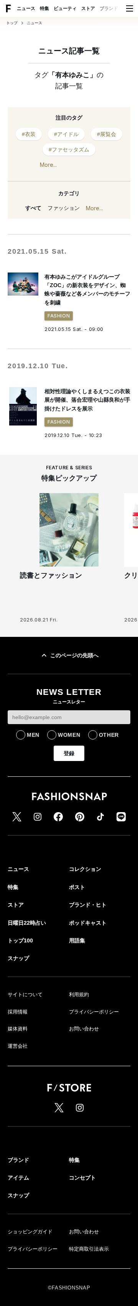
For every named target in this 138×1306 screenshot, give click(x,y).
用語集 (77, 940)
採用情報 (18, 1012)
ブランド (18, 1160)
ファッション (64, 208)
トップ (12, 23)
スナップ (18, 958)
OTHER (109, 735)
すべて (33, 208)
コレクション (85, 869)
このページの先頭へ (74, 655)
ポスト (77, 887)
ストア (88, 8)
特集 (44, 8)
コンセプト (82, 1178)
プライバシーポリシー (94, 1012)
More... (48, 164)
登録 (69, 753)
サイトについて (25, 994)
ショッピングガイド (30, 1232)
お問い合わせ (84, 1029)
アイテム (18, 1178)
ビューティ (65, 8)
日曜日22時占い (27, 923)
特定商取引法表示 (89, 1249)
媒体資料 (18, 1029)
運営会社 (18, 1046)
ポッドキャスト (88, 923)
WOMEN (69, 735)
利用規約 (79, 994)
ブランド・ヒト (116, 8)
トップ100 (20, 940)
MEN (33, 735)
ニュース (26, 8)
